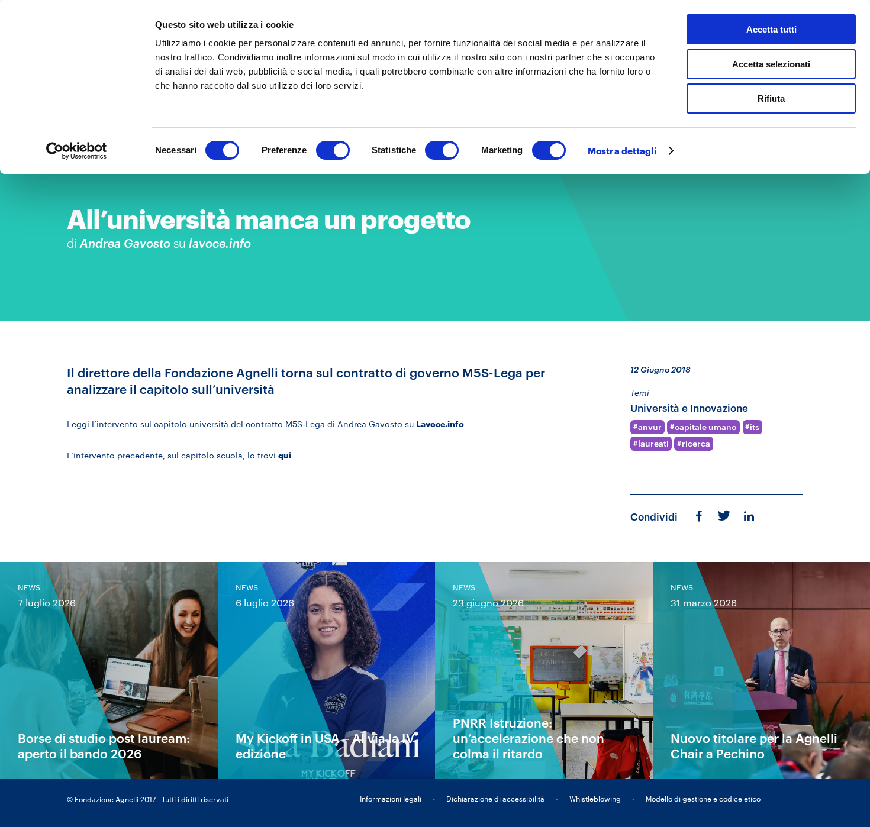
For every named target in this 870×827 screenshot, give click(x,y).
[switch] (333, 150)
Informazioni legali (390, 798)
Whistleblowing (595, 798)
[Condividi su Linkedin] (750, 516)
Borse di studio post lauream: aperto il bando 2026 (104, 746)
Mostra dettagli (623, 151)
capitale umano (706, 427)
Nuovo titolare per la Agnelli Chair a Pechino (754, 746)
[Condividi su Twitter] (723, 515)
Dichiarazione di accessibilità (495, 798)
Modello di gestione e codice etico (703, 798)
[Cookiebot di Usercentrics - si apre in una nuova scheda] (76, 151)
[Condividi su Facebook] (699, 516)
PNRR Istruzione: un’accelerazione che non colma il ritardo (528, 738)
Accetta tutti (771, 29)
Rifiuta (771, 98)
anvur (650, 427)
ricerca (696, 444)
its (754, 427)
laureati (653, 444)
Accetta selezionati (771, 64)
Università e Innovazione (689, 408)
